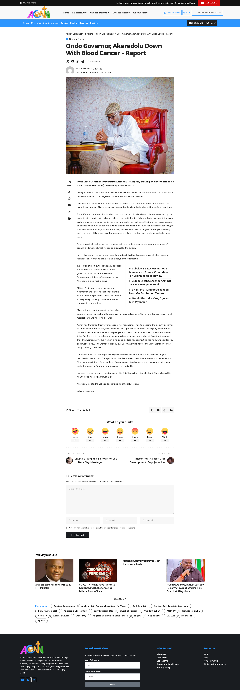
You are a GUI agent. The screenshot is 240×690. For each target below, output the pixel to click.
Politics (94, 23)
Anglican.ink (154, 615)
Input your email (93, 671)
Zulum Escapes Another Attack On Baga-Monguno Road (149, 282)
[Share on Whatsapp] (69, 198)
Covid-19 (42, 615)
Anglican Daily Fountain (75, 611)
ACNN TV (171, 611)
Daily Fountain (140, 606)
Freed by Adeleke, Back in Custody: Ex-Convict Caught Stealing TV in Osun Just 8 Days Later (185, 588)
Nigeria (138, 615)
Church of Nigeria (128, 611)
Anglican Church (61, 615)
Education (83, 23)
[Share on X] (68, 61)
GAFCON (171, 615)
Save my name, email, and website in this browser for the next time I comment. (102, 528)
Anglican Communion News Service (110, 615)
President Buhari (151, 611)
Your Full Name (92, 660)
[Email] (73, 61)
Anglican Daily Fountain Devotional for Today (103, 606)
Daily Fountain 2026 (103, 611)
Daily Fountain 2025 (47, 611)
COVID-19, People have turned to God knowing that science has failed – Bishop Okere (97, 588)
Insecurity (81, 615)
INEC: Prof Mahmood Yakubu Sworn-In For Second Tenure (148, 291)
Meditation (186, 615)
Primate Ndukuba (191, 611)
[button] (78, 61)
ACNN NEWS (84, 68)
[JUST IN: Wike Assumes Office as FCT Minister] (54, 570)
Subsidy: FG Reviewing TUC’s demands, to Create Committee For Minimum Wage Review (148, 272)
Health (73, 23)
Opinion (64, 23)
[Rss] (33, 679)
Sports (41, 620)
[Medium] (28, 679)
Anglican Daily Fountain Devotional (171, 606)
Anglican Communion (64, 606)
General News (76, 39)
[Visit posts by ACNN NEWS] (70, 70)
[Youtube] (22, 679)
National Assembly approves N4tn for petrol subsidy (141, 562)
